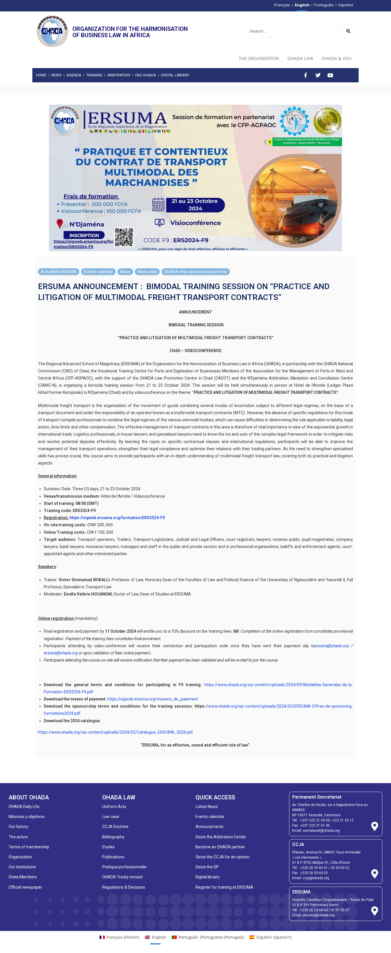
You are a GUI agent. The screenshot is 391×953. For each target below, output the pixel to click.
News (125, 271)
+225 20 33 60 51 (314, 868)
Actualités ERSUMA (58, 271)
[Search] (348, 31)
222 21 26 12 (343, 820)
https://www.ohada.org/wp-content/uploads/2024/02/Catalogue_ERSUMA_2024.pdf (115, 732)
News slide (147, 271)
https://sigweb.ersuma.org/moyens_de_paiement (152, 699)
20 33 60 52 (340, 868)
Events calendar (98, 271)
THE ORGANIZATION (259, 58)
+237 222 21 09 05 (315, 820)
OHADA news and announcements (195, 271)
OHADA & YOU (336, 58)
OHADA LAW (300, 58)
